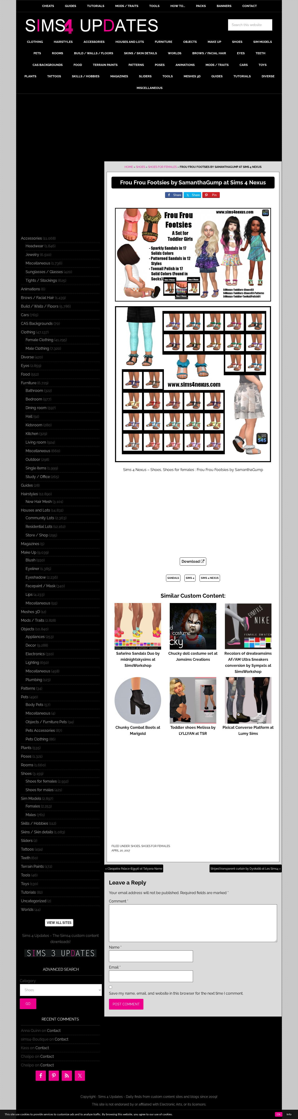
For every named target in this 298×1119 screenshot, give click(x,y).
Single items (36, 468)
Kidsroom (34, 425)
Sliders (27, 840)
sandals (173, 578)
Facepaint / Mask (40, 586)
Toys (25, 884)
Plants (26, 748)
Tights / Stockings (41, 280)
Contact (54, 1030)
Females (33, 806)
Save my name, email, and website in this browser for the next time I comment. (176, 993)
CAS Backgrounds (37, 323)
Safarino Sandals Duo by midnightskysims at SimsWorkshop (138, 659)
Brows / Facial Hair (37, 297)
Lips (29, 594)
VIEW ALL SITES (59, 923)
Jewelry (32, 254)
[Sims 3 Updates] (60, 953)
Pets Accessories (40, 730)
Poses (26, 756)
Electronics (35, 654)
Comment (118, 901)
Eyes (25, 365)
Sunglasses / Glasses (44, 272)
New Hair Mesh (39, 501)
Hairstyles (29, 494)
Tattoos (27, 849)
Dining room (36, 408)
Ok (279, 1114)
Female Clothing (39, 340)
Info (289, 1114)
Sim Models (31, 798)
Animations (30, 289)
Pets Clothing (37, 739)
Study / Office (38, 477)
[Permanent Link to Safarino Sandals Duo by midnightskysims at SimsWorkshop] (138, 647)
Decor (31, 645)
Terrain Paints (32, 866)
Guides (27, 485)
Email (115, 967)
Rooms (27, 765)
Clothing (28, 332)
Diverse (27, 357)
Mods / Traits (32, 620)
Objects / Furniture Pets (46, 722)
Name (115, 947)
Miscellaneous (38, 263)
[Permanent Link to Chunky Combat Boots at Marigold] (138, 721)
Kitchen (32, 433)
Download (191, 561)
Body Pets (34, 704)
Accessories (31, 238)
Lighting (32, 662)
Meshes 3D (30, 612)
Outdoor (33, 459)
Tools (25, 875)
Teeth (25, 858)
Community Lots (40, 518)
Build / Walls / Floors (39, 306)
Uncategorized (33, 901)
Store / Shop (37, 535)
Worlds (27, 909)
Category (28, 981)
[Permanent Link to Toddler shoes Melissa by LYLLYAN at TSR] (193, 721)
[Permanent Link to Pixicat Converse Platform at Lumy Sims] (248, 721)
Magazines (30, 544)
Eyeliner (32, 568)
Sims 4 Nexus (210, 578)
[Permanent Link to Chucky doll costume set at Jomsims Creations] (193, 647)
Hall (29, 416)
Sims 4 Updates (94, 27)
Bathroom (34, 390)
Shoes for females (162, 167)
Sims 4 (190, 578)
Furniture (28, 383)
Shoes (140, 167)
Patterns (28, 688)
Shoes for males (40, 790)
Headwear (35, 246)
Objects (27, 629)
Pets (24, 697)
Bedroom (34, 399)
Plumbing (34, 680)
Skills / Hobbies (34, 823)
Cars (25, 315)
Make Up (28, 552)
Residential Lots (39, 526)
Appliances (35, 636)
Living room (36, 442)
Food (25, 374)
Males (31, 815)
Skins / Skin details (37, 832)
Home (129, 167)
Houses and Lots (35, 510)
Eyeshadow (36, 577)
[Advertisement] (149, 128)
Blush (30, 560)
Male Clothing (37, 348)
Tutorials (28, 892)
